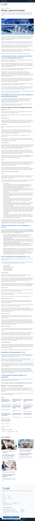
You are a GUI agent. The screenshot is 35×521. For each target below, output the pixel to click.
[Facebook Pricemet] (33, 1)
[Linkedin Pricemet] (31, 1)
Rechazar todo (15, 515)
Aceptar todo (11, 517)
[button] (9, 432)
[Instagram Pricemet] (29, 1)
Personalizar (7, 515)
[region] (11, 512)
